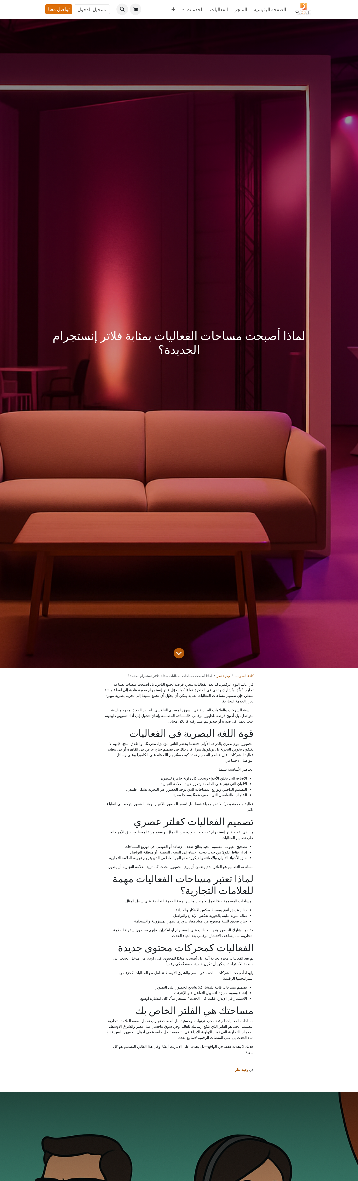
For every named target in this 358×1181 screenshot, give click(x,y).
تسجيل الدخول (91, 9)
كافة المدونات (244, 675)
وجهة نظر (223, 675)
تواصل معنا (59, 9)
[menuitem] (269, 9)
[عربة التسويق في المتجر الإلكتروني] (135, 9)
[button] (122, 9)
